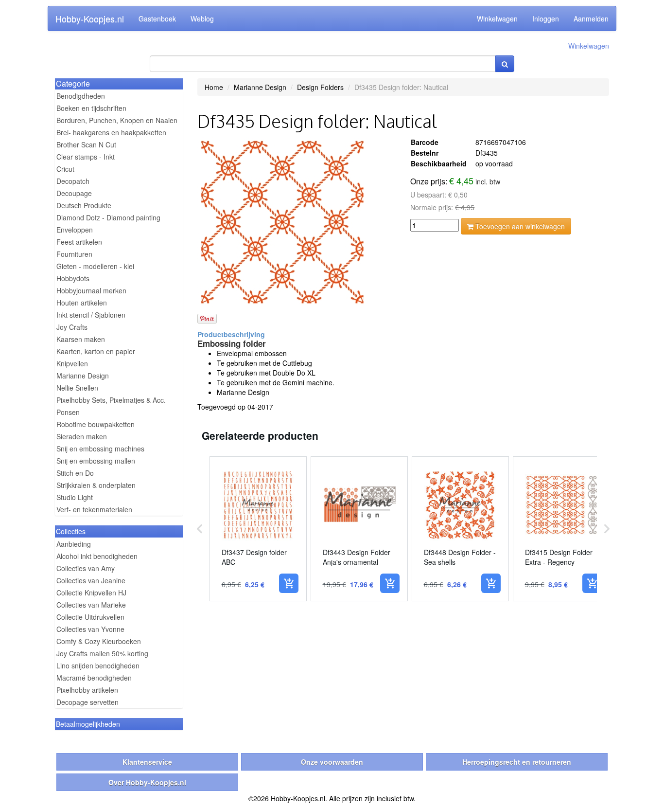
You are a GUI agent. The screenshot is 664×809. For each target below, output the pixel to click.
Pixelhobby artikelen (87, 690)
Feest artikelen (79, 242)
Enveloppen (74, 229)
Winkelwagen (497, 18)
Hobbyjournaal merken (91, 290)
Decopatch (72, 181)
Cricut (65, 169)
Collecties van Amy (85, 568)
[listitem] (258, 528)
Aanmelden (591, 18)
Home (214, 87)
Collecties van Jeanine (90, 580)
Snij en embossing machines (100, 448)
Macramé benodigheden (94, 678)
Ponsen (68, 412)
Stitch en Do (75, 473)
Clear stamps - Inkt (85, 157)
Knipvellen (72, 363)
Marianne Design (82, 375)
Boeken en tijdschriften (91, 108)
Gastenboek (157, 18)
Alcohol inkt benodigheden (97, 556)
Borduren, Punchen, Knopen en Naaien (116, 120)
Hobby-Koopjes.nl (89, 18)
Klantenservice (147, 762)
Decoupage (74, 193)
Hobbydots (72, 278)
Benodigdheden (80, 96)
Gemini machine (307, 382)
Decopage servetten (87, 702)
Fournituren (74, 254)
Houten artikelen (81, 302)
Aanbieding (73, 544)
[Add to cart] (288, 583)
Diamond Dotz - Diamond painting (108, 217)
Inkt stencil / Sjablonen (90, 315)
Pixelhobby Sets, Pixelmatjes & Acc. (111, 400)
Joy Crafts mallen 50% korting (102, 653)
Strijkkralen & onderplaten (96, 485)
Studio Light (74, 497)
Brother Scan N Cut (86, 144)
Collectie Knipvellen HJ (91, 592)
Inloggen (545, 18)
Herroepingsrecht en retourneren (516, 762)
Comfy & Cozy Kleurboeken (98, 641)
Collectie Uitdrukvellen (90, 617)
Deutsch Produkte (83, 205)
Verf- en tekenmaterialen (94, 509)
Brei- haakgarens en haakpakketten (111, 132)
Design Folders (320, 87)
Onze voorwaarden (332, 762)
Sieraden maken (81, 436)
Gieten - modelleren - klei (95, 266)
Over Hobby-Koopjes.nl (147, 782)
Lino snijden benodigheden (98, 665)
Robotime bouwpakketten (95, 424)
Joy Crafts (71, 327)
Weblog (202, 18)
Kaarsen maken (80, 339)
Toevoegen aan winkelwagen (519, 226)
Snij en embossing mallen (95, 461)
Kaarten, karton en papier (95, 351)
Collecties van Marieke (91, 605)
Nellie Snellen (77, 388)
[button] (200, 528)
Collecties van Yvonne (90, 629)
